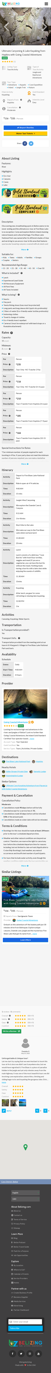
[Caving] (25, 26)
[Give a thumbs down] (37, 1111)
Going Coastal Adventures (16, 722)
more (32, 738)
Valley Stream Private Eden (17, 771)
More (23, 249)
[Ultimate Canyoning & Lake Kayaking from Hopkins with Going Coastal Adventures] (24, 143)
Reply (9, 1111)
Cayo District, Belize (9, 1181)
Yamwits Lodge (39, 771)
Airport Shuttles (26, 127)
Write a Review (10, 1031)
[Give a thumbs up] (45, 1111)
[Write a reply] (4, 1111)
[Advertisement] (25, 975)
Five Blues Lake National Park (18, 761)
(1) (14, 61)
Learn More (25, 940)
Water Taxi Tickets (24, 133)
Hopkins (39, 761)
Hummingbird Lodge (14, 775)
